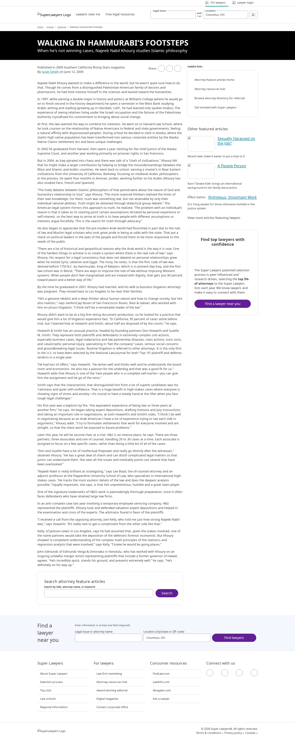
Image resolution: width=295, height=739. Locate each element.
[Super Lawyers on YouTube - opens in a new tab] (239, 672)
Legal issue (159, 10)
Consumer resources (168, 663)
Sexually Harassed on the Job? (236, 140)
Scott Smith (50, 72)
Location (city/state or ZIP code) (163, 631)
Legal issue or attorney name (94, 631)
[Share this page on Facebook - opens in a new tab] (161, 68)
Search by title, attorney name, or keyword (69, 586)
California (61, 27)
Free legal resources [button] (120, 14)
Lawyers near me (88, 14)
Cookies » (251, 733)
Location (210, 10)
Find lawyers (234, 637)
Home (40, 27)
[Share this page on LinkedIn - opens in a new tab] (177, 68)
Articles (50, 27)
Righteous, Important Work (232, 197)
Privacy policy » (234, 733)
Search (166, 593)
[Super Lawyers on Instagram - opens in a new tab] (224, 672)
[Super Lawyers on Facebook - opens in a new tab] (209, 672)
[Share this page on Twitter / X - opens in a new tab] (169, 68)
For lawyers (104, 663)
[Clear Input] (191, 15)
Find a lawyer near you (222, 303)
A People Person (231, 165)
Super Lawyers (50, 663)
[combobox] (173, 15)
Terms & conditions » (209, 733)
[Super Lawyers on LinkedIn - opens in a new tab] (254, 672)
